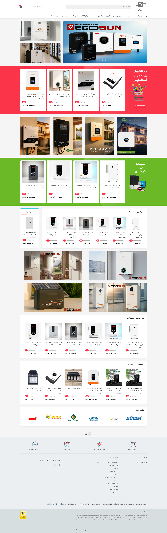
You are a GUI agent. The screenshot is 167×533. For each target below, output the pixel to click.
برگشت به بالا (81, 433)
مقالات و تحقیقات (112, 465)
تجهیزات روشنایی (104, 16)
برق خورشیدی (116, 16)
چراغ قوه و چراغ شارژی (88, 16)
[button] (22, 7)
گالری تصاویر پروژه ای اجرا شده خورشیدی (106, 462)
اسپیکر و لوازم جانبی (62, 16)
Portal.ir (78, 530)
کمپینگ (75, 16)
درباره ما (144, 465)
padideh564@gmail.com (56, 504)
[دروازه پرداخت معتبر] (23, 514)
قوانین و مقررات (142, 462)
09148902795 (84, 504)
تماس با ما (115, 495)
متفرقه (50, 16)
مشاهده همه (141, 105)
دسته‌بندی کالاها (140, 16)
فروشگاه (127, 16)
